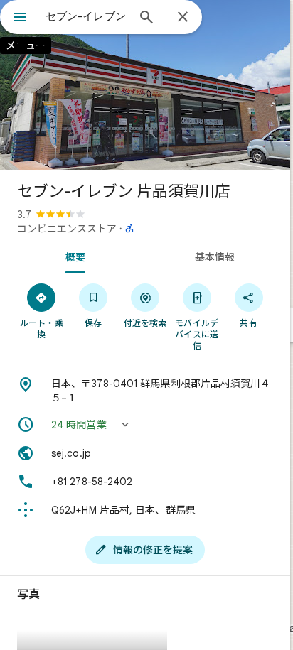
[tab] (72, 256)
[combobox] (86, 16)
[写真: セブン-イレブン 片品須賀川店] (145, 85)
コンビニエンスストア (67, 228)
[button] (145, 425)
